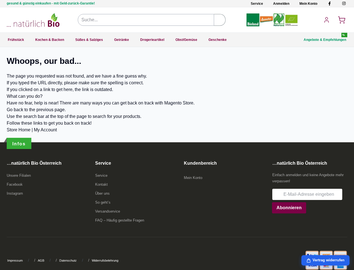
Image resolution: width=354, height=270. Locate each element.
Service (257, 4)
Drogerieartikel (152, 40)
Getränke (121, 40)
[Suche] (220, 20)
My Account (45, 129)
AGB (41, 260)
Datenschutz (68, 260)
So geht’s (103, 202)
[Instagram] (343, 3)
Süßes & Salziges (89, 40)
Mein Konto (308, 4)
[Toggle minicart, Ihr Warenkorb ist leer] (341, 19)
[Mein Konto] (327, 20)
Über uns (102, 193)
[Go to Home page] (33, 20)
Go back (15, 109)
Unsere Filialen (19, 175)
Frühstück (16, 40)
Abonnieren (289, 207)
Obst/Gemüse (186, 40)
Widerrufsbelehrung (105, 260)
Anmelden (281, 4)
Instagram (15, 193)
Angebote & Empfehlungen (325, 40)
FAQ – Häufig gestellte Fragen (119, 220)
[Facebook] (329, 3)
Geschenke (217, 40)
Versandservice (107, 211)
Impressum (15, 260)
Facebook (15, 184)
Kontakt (101, 184)
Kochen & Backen (49, 40)
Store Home (19, 129)
